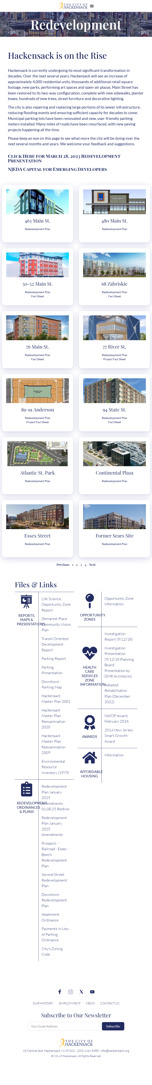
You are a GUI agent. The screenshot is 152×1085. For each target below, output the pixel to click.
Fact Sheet (37, 296)
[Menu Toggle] (92, 6)
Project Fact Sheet (114, 359)
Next (92, 564)
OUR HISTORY (43, 1003)
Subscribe (113, 1026)
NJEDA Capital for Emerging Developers (57, 169)
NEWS (90, 1003)
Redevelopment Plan (37, 229)
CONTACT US (109, 1003)
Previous (63, 564)
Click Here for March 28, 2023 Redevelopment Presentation (64, 158)
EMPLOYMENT (70, 1003)
